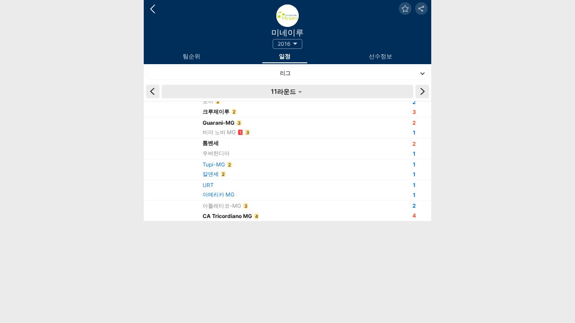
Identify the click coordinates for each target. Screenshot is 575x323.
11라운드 (283, 91)
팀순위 (191, 56)
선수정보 (380, 56)
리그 (285, 73)
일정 (285, 56)
